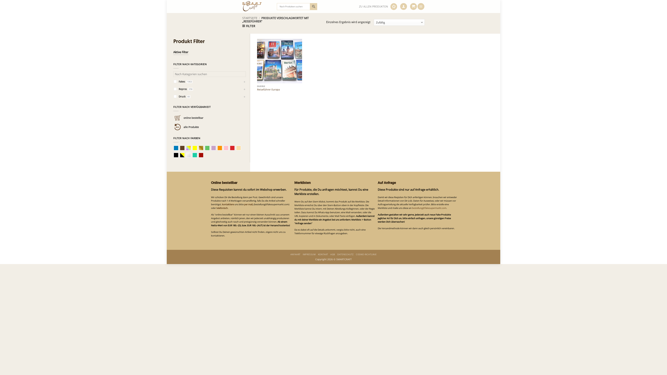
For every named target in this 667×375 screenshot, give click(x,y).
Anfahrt (295, 254)
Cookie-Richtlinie (366, 254)
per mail (248, 204)
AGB (332, 254)
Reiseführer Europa (268, 89)
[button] (403, 6)
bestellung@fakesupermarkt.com (429, 208)
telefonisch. (222, 208)
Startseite (249, 18)
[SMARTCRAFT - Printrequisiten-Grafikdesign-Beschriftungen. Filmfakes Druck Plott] (257, 6)
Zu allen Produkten (373, 6)
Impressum (309, 254)
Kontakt (323, 254)
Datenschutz (345, 254)
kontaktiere (228, 204)
